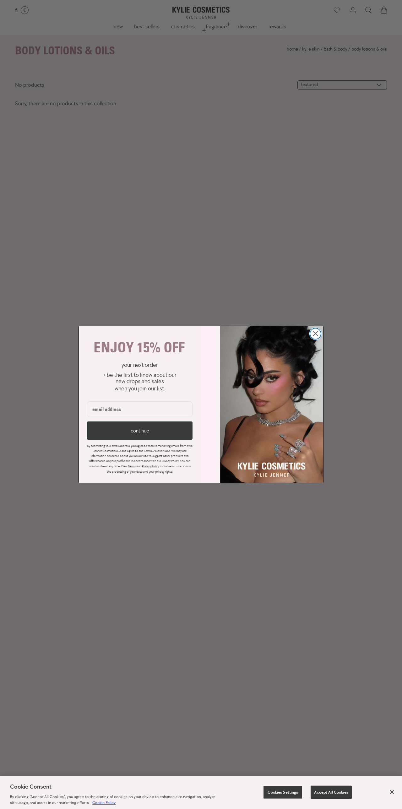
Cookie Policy (104, 802)
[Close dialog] (315, 333)
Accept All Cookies (331, 792)
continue (140, 430)
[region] (201, 792)
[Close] (392, 792)
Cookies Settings (283, 792)
